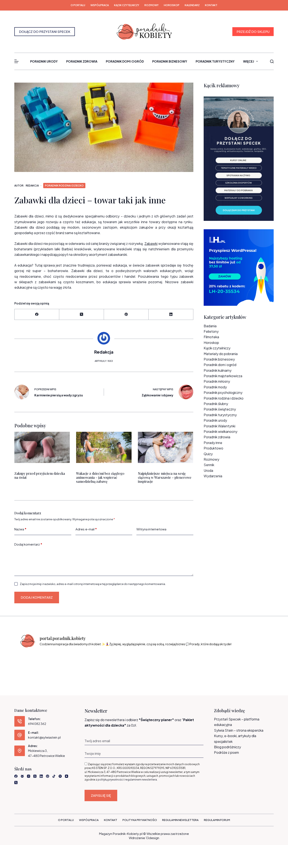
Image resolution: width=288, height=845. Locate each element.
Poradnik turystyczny (215, 61)
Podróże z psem (226, 752)
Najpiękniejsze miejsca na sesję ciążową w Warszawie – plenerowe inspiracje (164, 477)
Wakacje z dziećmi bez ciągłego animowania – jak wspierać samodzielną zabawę (100, 477)
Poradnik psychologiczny (223, 392)
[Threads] (34, 776)
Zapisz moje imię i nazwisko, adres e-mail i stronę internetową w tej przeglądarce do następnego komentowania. (93, 584)
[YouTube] (66, 776)
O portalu (78, 5)
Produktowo (213, 448)
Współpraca (99, 5)
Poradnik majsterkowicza (223, 376)
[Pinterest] (126, 314)
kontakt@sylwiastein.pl (44, 737)
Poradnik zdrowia (81, 61)
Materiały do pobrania (221, 353)
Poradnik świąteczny (220, 409)
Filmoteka (211, 337)
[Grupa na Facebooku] (22, 776)
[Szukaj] (272, 61)
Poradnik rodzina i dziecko (64, 185)
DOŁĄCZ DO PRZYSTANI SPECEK (44, 32)
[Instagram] (28, 776)
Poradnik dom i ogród (125, 61)
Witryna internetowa (151, 529)
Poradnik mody (215, 387)
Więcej (248, 61)
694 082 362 (37, 724)
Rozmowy (151, 5)
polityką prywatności (111, 779)
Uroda (208, 470)
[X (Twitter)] (81, 314)
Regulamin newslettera (180, 820)
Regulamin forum (217, 820)
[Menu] (16, 61)
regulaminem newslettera (141, 779)
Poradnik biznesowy (169, 61)
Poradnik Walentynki (219, 426)
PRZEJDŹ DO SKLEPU (253, 32)
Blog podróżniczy (227, 747)
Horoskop (171, 5)
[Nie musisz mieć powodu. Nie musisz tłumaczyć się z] (160, 662)
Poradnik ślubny (216, 403)
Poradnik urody (44, 61)
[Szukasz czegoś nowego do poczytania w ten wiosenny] (254, 662)
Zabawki (150, 243)
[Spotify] (60, 776)
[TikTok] (53, 776)
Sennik (209, 465)
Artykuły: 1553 (104, 360)
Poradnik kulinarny (217, 370)
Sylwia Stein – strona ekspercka (238, 730)
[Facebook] (37, 314)
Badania (210, 326)
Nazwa (20, 529)
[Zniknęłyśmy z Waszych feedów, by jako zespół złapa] (223, 662)
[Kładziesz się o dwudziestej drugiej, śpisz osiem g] (33, 662)
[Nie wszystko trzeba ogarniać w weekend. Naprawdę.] (128, 662)
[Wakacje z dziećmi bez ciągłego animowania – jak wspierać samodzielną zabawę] (104, 447)
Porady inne (213, 442)
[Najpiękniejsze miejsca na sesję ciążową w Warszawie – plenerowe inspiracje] (165, 447)
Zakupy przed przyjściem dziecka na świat (39, 475)
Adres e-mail (86, 529)
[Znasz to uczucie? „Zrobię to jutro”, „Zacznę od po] (65, 662)
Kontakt (211, 5)
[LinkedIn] (171, 314)
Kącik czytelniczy (126, 5)
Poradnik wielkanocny (220, 431)
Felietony (211, 331)
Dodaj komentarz (28, 544)
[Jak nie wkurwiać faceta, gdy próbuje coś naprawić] (191, 662)
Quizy (208, 454)
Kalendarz (192, 5)
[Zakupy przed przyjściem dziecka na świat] (42, 447)
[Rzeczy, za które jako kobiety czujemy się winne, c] (96, 662)
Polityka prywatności (139, 820)
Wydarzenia (213, 476)
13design (152, 838)
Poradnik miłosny (217, 381)
